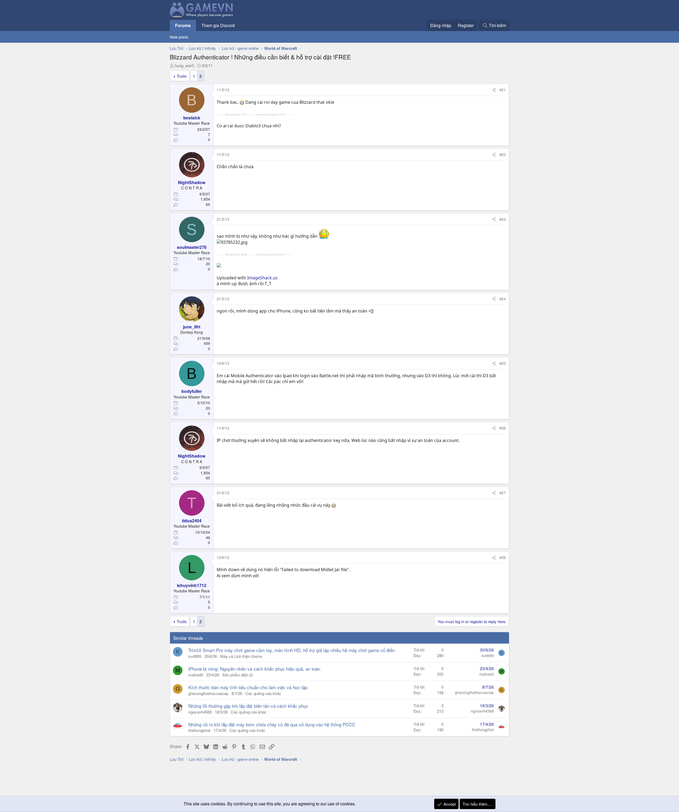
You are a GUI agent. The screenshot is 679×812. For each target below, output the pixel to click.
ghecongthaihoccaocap (208, 693)
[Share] (494, 89)
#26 (502, 428)
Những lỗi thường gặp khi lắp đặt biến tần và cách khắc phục (248, 705)
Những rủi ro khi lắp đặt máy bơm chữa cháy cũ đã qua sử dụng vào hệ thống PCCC (271, 724)
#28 (502, 557)
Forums (183, 25)
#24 (502, 298)
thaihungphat (199, 730)
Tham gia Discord (218, 25)
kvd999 (194, 656)
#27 (502, 492)
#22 (502, 154)
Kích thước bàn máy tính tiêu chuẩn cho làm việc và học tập (247, 687)
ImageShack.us (262, 278)
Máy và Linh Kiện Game (241, 656)
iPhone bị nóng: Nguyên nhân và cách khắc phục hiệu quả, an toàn (254, 668)
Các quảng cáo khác (263, 693)
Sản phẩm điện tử (237, 675)
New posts (179, 37)
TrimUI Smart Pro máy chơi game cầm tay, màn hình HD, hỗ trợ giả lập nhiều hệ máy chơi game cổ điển (291, 650)
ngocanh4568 (200, 712)
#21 (502, 89)
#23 (502, 219)
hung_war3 (184, 65)
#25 (502, 363)
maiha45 (195, 675)
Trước (182, 76)
